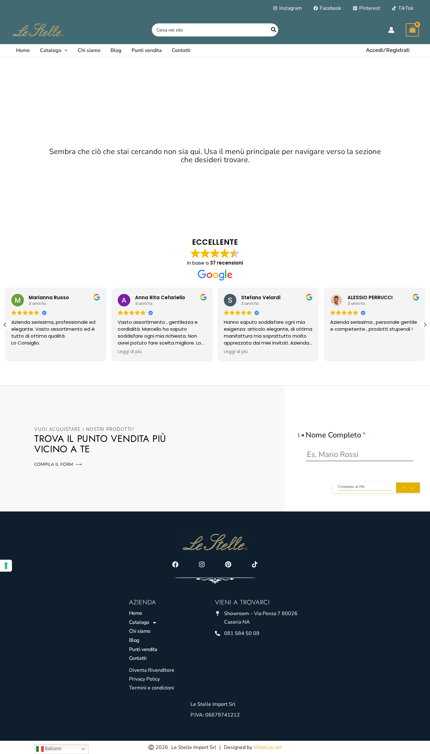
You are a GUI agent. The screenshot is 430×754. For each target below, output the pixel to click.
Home (135, 613)
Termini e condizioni (151, 687)
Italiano (52, 748)
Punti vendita (143, 649)
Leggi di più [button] (130, 352)
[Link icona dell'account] (391, 30)
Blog (134, 640)
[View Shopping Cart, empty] (412, 29)
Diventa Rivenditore (151, 670)
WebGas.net (267, 747)
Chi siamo (139, 631)
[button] (64, 50)
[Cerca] (274, 30)
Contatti (137, 658)
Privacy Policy (144, 679)
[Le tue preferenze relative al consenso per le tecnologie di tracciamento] (6, 566)
